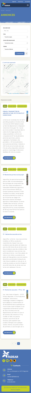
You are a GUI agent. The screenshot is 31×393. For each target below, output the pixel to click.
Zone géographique (9, 40)
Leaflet (10, 93)
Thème (5, 46)
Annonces (20, 1)
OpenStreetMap (16, 93)
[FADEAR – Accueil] (6, 4)
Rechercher (6, 27)
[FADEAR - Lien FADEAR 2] (14, 360)
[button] (15, 77)
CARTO (26, 93)
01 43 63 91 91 (11, 382)
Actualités (27, 1)
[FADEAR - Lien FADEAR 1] (11, 360)
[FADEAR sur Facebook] (3, 360)
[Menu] (28, 5)
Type (4, 34)
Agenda (14, 1)
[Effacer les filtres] (26, 53)
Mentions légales (15, 389)
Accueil (2, 10)
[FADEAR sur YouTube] (7, 360)
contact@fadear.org (13, 376)
